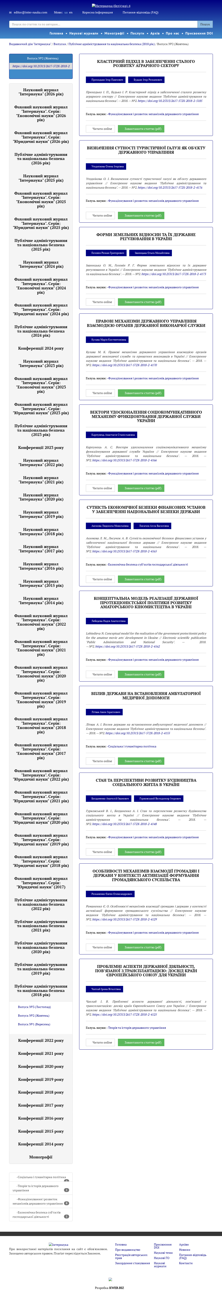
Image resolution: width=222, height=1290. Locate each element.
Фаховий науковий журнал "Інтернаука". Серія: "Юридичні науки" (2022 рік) (41, 775)
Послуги (137, 33)
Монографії (114, 33)
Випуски (60, 44)
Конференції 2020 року (41, 1066)
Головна (56, 33)
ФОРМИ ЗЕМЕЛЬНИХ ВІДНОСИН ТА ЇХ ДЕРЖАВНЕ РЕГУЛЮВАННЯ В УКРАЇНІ (146, 236)
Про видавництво (127, 1250)
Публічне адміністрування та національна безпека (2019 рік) (41, 969)
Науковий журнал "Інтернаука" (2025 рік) (41, 178)
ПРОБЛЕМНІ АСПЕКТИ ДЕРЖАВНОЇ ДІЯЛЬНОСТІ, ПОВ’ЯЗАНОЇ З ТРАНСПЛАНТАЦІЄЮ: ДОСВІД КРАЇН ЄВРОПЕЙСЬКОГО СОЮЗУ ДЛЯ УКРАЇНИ (146, 971)
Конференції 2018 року (41, 1092)
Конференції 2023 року (41, 447)
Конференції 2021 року (41, 1053)
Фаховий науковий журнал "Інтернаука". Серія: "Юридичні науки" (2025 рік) (41, 223)
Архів (155, 33)
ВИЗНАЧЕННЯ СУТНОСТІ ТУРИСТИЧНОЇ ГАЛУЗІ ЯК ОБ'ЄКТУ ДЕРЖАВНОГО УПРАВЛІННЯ (146, 150)
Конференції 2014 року (41, 1143)
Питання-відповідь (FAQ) (140, 12)
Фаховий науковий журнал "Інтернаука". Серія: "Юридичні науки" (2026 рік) (41, 137)
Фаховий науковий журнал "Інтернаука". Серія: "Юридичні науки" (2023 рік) (41, 409)
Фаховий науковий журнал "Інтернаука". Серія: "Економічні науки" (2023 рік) (41, 385)
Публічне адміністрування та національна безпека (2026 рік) (41, 159)
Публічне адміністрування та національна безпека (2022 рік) (41, 904)
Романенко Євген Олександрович (111, 893)
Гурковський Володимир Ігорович (160, 798)
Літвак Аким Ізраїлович (105, 712)
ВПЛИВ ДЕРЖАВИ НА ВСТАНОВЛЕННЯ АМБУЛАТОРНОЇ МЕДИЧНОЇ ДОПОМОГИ (146, 695)
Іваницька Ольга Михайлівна (152, 252)
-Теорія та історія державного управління (40, 1188)
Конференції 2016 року (41, 1118)
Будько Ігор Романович (148, 79)
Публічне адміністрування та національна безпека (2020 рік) (41, 947)
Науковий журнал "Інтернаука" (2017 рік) (41, 548)
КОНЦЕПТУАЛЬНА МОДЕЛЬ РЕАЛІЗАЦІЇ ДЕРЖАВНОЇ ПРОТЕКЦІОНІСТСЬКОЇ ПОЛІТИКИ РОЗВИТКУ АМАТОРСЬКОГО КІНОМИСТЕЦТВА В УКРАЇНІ (146, 603)
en (70, 12)
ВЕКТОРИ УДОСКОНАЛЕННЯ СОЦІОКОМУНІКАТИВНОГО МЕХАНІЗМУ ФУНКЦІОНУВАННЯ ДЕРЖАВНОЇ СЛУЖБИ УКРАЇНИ (146, 416)
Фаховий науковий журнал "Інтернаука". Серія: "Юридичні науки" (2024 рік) (41, 309)
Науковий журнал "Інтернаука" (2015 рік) (41, 583)
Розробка (109, 1288)
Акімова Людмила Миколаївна (110, 525)
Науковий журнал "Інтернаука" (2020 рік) (41, 497)
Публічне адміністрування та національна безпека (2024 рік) (41, 331)
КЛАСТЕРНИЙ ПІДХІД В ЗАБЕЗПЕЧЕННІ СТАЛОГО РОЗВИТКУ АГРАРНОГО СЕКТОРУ (146, 63)
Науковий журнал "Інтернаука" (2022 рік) (41, 462)
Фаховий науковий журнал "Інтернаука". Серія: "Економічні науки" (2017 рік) (41, 751)
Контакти (186, 1263)
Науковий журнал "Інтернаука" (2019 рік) (41, 514)
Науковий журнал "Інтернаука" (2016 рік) (41, 566)
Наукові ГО (161, 1258)
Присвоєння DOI (199, 33)
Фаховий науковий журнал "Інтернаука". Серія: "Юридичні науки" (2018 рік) (41, 861)
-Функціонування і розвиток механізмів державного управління (40, 1201)
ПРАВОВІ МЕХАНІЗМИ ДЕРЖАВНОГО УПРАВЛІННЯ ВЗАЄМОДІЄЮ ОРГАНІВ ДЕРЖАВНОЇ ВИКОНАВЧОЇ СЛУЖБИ (146, 323)
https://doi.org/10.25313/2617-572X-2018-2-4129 (124, 919)
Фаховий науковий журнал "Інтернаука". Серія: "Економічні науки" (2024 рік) (41, 286)
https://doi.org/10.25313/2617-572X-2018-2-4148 (124, 824)
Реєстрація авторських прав (131, 1256)
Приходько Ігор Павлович (107, 79)
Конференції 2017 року (41, 1105)
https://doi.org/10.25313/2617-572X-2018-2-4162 (127, 646)
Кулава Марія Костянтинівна (108, 339)
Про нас (172, 33)
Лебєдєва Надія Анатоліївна (108, 621)
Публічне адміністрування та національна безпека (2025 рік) (41, 245)
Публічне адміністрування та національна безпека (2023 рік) (41, 430)
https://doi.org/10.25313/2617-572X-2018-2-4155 (137, 733)
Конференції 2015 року (41, 1131)
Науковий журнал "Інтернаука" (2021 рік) (41, 479)
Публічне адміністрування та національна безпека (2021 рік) (41, 926)
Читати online (102, 129)
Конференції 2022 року (41, 1040)
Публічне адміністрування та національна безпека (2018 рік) (112, 44)
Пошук (205, 24)
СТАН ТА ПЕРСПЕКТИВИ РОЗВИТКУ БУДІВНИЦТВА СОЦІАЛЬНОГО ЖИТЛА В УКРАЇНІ (146, 782)
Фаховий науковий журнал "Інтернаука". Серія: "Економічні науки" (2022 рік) (41, 622)
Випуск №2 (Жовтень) (33, 1015)
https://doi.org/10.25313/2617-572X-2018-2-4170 (124, 365)
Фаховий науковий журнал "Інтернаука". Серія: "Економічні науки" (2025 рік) (41, 200)
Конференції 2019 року (41, 1079)
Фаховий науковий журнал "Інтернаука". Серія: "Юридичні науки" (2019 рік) (41, 839)
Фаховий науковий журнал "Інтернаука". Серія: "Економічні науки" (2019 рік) (41, 699)
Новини (184, 1250)
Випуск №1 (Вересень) (34, 1024)
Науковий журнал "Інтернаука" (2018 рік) (41, 531)
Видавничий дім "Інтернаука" (30, 44)
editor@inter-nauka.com (30, 12)
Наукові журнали (84, 33)
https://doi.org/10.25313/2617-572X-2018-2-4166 (124, 460)
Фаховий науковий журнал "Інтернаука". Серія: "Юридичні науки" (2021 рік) (41, 796)
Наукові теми (163, 1253)
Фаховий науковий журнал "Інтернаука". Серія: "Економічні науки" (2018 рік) (41, 725)
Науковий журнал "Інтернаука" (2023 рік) (41, 363)
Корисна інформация (97, 12)
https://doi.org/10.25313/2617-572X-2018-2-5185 (170, 101)
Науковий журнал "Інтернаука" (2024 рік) (41, 264)
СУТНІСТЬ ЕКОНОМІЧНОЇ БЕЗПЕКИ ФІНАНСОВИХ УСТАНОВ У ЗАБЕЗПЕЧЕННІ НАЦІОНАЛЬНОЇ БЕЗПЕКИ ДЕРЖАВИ (146, 509)
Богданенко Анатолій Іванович (110, 798)
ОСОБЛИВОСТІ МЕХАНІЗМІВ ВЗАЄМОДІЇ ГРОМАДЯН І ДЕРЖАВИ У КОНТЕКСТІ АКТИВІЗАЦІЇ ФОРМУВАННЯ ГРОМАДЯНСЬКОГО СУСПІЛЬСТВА (146, 875)
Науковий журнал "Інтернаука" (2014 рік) (41, 600)
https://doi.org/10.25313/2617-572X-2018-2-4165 (124, 551)
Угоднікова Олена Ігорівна (107, 166)
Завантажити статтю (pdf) (143, 129)
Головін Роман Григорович (107, 252)
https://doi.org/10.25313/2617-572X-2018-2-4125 (124, 1014)
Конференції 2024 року (41, 348)
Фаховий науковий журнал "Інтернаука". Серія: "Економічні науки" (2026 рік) (41, 113)
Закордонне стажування (132, 1263)
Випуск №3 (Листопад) (34, 1007)
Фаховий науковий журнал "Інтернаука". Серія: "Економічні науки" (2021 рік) (41, 648)
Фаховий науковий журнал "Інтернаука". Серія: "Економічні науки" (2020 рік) (41, 674)
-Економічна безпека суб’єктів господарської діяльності (40, 1214)
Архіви (184, 1244)
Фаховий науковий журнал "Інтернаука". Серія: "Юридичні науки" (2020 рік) (41, 818)
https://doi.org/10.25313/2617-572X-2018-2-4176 (170, 187)
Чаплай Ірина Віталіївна (106, 989)
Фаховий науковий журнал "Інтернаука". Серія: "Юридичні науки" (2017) (41, 883)
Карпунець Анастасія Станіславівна (113, 434)
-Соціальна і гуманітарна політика (41, 1178)
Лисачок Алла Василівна (154, 525)
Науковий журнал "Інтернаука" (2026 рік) (41, 92)
